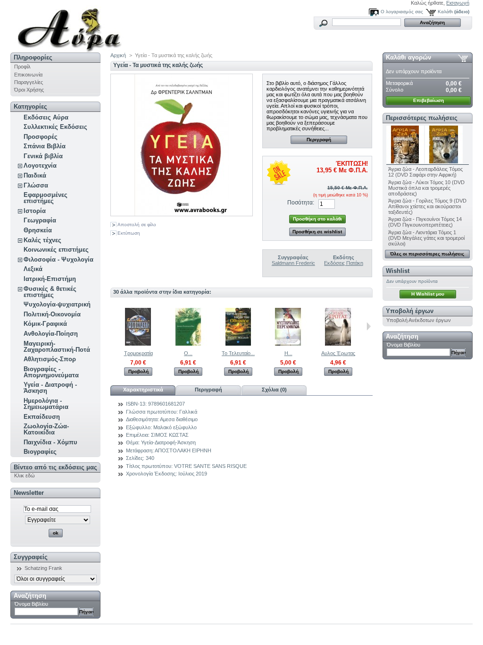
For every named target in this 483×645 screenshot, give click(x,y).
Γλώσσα (36, 185)
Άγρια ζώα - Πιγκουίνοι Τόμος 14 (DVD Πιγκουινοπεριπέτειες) (425, 222)
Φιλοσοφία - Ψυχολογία (58, 259)
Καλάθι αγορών (408, 57)
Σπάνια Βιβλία (45, 146)
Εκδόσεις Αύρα (46, 117)
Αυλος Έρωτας (338, 353)
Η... (288, 353)
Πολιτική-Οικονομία (52, 314)
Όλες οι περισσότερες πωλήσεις (427, 253)
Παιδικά (35, 175)
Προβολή (138, 371)
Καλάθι (445, 11)
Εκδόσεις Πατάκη (343, 263)
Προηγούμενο (112, 326)
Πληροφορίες (33, 57)
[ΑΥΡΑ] (72, 26)
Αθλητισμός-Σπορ (50, 359)
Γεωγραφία (40, 220)
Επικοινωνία (28, 74)
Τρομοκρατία (138, 353)
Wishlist (397, 270)
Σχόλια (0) (274, 389)
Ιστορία (35, 210)
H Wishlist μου (427, 294)
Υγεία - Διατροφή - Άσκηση (50, 387)
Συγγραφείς (31, 556)
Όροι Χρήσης (29, 90)
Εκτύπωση (128, 233)
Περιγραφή (319, 139)
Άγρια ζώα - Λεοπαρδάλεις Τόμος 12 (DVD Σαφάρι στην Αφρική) (425, 172)
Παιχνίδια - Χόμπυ (50, 442)
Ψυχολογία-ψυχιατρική (57, 304)
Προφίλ (22, 66)
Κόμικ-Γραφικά (45, 323)
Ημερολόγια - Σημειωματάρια (46, 403)
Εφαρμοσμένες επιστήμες (45, 197)
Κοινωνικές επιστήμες (56, 249)
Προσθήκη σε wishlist (317, 231)
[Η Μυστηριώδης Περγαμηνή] (288, 344)
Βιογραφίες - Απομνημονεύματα (51, 372)
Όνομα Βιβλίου (31, 604)
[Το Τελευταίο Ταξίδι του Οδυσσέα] (238, 344)
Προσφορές (41, 136)
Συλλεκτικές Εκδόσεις (55, 126)
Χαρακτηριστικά (143, 389)
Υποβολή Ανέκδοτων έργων (418, 320)
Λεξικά (33, 268)
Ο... (188, 353)
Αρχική (118, 55)
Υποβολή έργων (409, 310)
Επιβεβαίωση (428, 100)
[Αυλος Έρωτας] (338, 344)
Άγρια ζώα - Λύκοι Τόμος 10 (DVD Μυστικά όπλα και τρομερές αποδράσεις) (426, 187)
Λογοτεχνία (40, 165)
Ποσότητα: (300, 202)
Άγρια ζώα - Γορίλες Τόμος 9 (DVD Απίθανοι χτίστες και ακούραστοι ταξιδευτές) (427, 206)
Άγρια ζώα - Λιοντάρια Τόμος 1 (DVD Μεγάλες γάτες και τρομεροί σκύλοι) (426, 237)
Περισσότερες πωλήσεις (422, 117)
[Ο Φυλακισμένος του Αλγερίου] (188, 344)
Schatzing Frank (43, 568)
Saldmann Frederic (293, 263)
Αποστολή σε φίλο (136, 224)
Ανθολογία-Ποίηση (51, 333)
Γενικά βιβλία (43, 156)
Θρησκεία (38, 230)
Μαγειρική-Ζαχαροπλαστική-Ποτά (57, 346)
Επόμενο (368, 326)
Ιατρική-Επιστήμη (50, 278)
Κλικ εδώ (24, 475)
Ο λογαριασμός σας (402, 11)
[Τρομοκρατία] (138, 344)
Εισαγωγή (457, 3)
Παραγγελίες (28, 82)
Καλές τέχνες (42, 240)
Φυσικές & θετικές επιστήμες (50, 291)
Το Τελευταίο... (238, 353)
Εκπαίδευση (42, 416)
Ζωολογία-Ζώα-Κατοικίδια (46, 429)
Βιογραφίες (40, 451)
